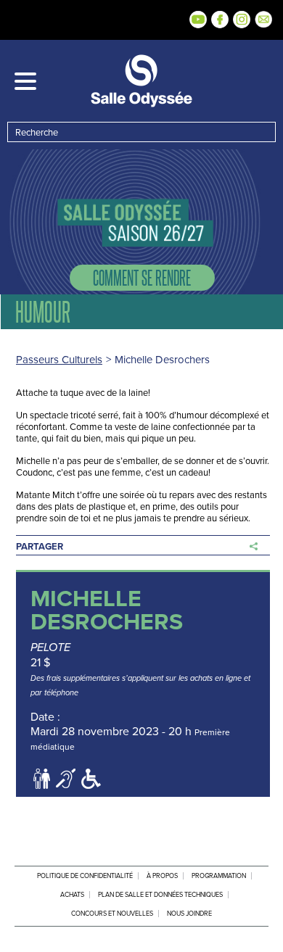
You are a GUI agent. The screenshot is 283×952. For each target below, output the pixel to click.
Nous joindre (189, 913)
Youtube (198, 19)
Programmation (219, 876)
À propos (162, 876)
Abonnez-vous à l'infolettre (263, 19)
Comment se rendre (142, 277)
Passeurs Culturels (59, 360)
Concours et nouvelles (112, 913)
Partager (39, 546)
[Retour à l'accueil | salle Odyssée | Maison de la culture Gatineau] (141, 81)
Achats (72, 895)
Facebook (220, 19)
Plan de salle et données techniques (160, 895)
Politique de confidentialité (85, 876)
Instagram (241, 19)
